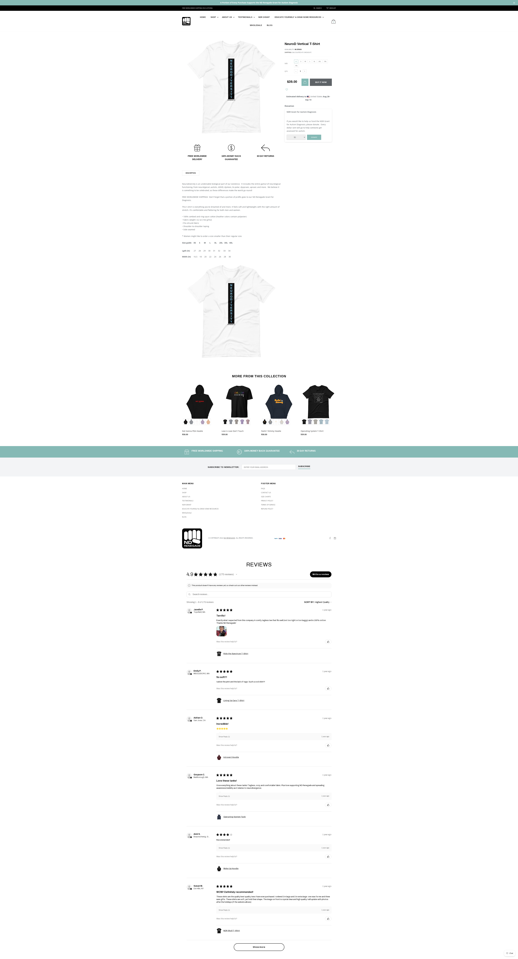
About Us (227, 17)
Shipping (288, 52)
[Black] (185, 421)
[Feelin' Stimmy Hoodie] (279, 405)
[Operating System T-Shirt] (318, 405)
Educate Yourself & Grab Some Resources (298, 17)
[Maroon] (247, 421)
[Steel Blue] (326, 421)
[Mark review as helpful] (328, 642)
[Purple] (202, 421)
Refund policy (267, 509)
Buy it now (321, 82)
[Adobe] (208, 421)
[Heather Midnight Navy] (309, 421)
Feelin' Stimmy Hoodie (271, 431)
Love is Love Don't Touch (233, 431)
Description (191, 173)
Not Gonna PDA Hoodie (192, 431)
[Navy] (230, 421)
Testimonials (245, 17)
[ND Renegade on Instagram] (335, 538)
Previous (176, 409)
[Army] (315, 421)
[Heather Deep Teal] (321, 421)
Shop (213, 17)
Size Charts (266, 497)
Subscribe (304, 466)
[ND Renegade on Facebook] (330, 538)
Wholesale (256, 25)
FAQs (263, 488)
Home (203, 17)
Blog (269, 25)
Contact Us (266, 492)
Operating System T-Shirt (312, 431)
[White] (197, 421)
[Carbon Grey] (281, 421)
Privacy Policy (267, 501)
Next (342, 409)
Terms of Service (268, 505)
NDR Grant (264, 17)
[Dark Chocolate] (236, 421)
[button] (236, 574)
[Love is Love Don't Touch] (239, 405)
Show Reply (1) (224, 737)
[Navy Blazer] (191, 421)
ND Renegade (229, 538)
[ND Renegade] (193, 538)
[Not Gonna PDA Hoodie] (200, 405)
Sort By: (309, 602)
